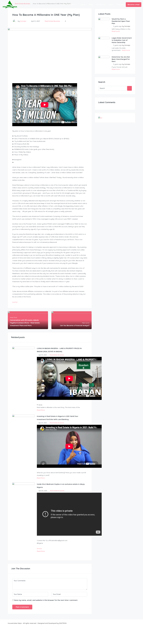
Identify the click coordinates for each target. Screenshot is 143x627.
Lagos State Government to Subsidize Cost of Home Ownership (122, 40)
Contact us (100, 4)
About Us (72, 4)
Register (120, 4)
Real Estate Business (52, 21)
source (14, 302)
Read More (41, 410)
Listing (82, 4)
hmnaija (23, 21)
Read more (116, 31)
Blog (91, 4)
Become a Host (134, 5)
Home (63, 4)
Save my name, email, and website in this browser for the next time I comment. (46, 600)
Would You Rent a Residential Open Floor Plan (121, 21)
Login (111, 4)
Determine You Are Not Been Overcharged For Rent (121, 59)
